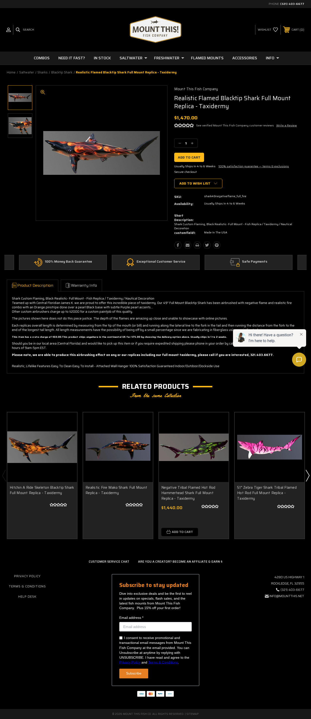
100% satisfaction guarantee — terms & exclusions (253, 166)
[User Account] (8, 30)
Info (270, 58)
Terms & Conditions (27, 586)
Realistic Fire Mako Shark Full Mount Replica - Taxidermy (116, 490)
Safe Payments (254, 261)
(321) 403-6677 (292, 3)
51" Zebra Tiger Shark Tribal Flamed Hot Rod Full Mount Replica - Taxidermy (267, 493)
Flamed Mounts (207, 58)
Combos (42, 58)
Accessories (244, 58)
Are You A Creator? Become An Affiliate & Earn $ (180, 561)
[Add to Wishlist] (67, 433)
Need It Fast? (71, 58)
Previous (3, 475)
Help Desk (27, 596)
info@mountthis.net (286, 596)
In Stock (102, 58)
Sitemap (192, 714)
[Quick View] (67, 421)
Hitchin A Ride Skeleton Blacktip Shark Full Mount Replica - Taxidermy (42, 490)
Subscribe (133, 673)
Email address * (131, 618)
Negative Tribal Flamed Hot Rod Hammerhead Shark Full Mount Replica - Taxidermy (188, 493)
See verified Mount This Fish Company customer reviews (235, 125)
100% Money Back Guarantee (68, 261)
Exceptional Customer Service (161, 261)
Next (307, 475)
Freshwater (166, 58)
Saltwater (131, 58)
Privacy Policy (27, 576)
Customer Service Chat (109, 561)
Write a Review (286, 125)
